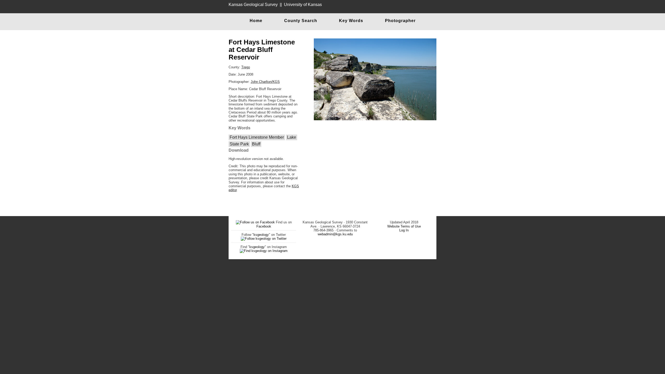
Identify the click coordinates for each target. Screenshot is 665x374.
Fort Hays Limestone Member (257, 137)
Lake (291, 137)
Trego (245, 67)
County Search (300, 20)
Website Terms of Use (404, 226)
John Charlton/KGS (265, 82)
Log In (404, 230)
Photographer (400, 20)
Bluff (256, 144)
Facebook (263, 226)
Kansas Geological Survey (253, 4)
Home (256, 20)
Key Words (351, 20)
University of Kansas (303, 4)
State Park (239, 144)
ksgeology (261, 235)
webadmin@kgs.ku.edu (335, 234)
